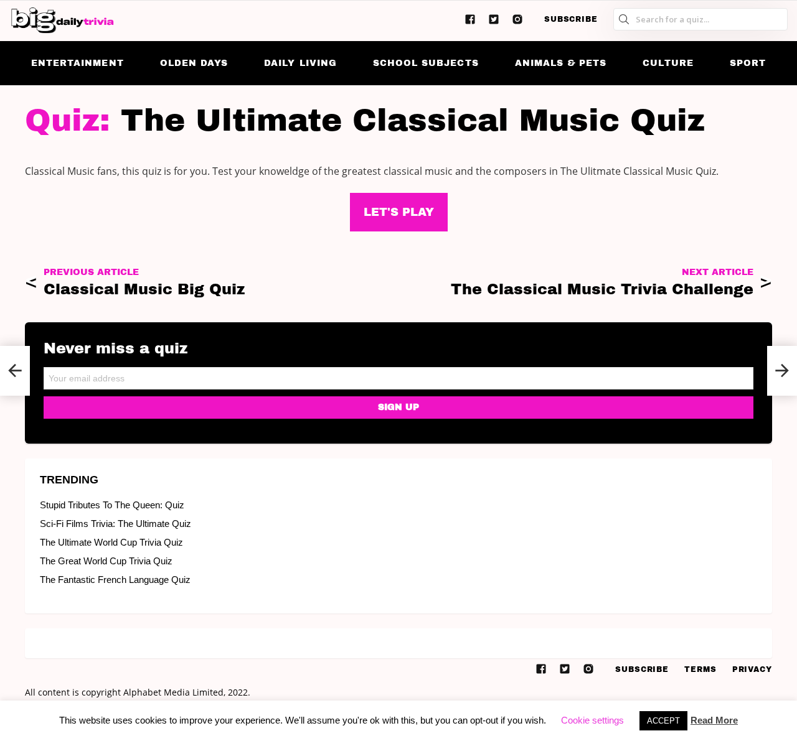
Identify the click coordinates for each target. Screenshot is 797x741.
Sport (748, 63)
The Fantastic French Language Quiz (115, 579)
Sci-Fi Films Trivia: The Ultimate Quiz (115, 523)
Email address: (398, 374)
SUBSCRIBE (571, 19)
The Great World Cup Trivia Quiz (106, 561)
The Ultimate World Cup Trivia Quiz (111, 542)
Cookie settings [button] (592, 720)
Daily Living (300, 63)
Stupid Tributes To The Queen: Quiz (112, 505)
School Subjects (426, 63)
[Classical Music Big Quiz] (15, 371)
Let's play (399, 212)
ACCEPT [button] (663, 720)
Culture (668, 63)
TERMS (700, 669)
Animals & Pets (561, 63)
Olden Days (194, 63)
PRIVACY (752, 669)
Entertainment (77, 63)
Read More (714, 720)
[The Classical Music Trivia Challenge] (782, 371)
